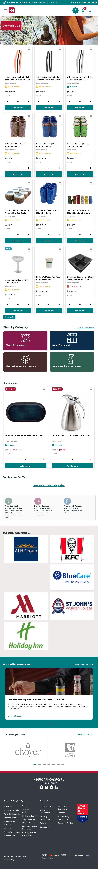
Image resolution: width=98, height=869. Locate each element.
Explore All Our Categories (49, 485)
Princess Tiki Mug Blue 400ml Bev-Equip (46, 145)
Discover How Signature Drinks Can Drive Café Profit (36, 699)
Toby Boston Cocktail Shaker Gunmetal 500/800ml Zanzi (49, 78)
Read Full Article (15, 716)
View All (10, 317)
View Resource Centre (83, 664)
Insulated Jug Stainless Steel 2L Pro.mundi (24, 435)
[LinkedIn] (52, 787)
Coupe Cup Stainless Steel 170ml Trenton (17, 281)
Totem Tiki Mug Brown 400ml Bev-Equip (15, 145)
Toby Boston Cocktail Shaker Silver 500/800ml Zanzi (80, 78)
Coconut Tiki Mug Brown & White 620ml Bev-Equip (17, 211)
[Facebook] (42, 787)
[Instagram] (47, 787)
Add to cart (17, 107)
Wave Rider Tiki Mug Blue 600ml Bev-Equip (47, 211)
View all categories (85, 328)
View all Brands (85, 734)
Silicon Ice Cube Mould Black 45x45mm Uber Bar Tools (80, 278)
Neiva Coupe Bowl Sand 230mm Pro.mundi (71, 435)
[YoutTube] (56, 787)
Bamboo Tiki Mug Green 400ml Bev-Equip (77, 145)
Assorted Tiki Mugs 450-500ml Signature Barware (78, 211)
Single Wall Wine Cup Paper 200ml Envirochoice (48, 278)
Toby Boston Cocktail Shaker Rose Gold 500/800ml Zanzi (18, 78)
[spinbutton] (18, 101)
